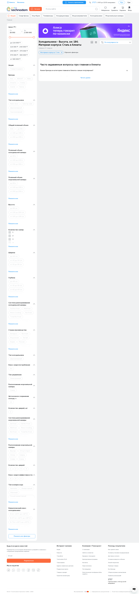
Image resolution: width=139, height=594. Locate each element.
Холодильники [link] (96, 16)
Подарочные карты (62, 569)
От (11, 30)
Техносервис (61, 562)
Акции (58, 549)
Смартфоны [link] (24, 16)
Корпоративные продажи (89, 559)
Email (10, 556)
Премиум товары (113, 566)
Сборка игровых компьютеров (117, 572)
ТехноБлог (60, 556)
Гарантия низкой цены (63, 575)
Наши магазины (87, 566)
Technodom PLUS (62, 559)
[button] (105, 9)
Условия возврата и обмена (116, 559)
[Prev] (41, 30)
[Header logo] (17, 9)
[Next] (129, 30)
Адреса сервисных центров (65, 566)
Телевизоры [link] (48, 16)
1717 (110, 579)
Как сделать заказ (113, 549)
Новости (59, 552)
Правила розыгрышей (114, 575)
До (25, 30)
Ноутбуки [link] (36, 16)
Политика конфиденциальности (122, 591)
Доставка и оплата (113, 556)
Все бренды (111, 569)
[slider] (10, 37)
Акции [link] (13, 16)
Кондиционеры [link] (62, 16)
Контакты (85, 562)
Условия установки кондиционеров (118, 552)
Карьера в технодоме (88, 556)
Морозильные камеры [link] (115, 16)
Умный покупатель (113, 562)
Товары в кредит (62, 572)
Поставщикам (86, 569)
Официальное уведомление (100, 591)
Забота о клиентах (87, 552)
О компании (86, 549)
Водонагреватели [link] (79, 16)
